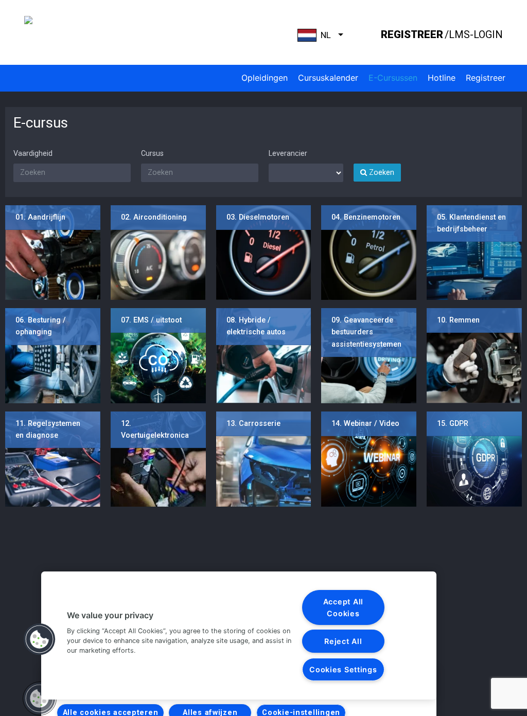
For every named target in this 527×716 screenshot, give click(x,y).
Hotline (441, 78)
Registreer (485, 78)
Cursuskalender (328, 78)
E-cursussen (392, 78)
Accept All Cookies (343, 607)
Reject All (343, 641)
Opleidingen (264, 78)
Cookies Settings (343, 669)
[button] (39, 639)
